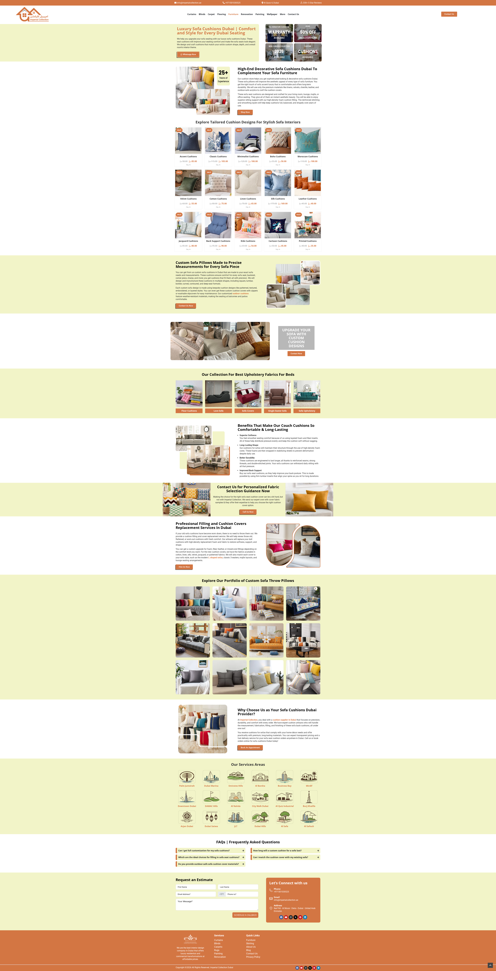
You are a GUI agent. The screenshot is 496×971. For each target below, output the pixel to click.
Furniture (233, 14)
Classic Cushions (218, 156)
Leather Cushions (308, 198)
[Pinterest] (300, 917)
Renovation (247, 14)
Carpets (218, 946)
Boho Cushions (278, 156)
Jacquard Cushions (188, 241)
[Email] (271, 898)
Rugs (216, 950)
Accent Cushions (188, 156)
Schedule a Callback (245, 915)
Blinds (202, 14)
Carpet (211, 14)
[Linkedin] (305, 917)
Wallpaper (272, 14)
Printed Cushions (308, 241)
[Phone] (271, 890)
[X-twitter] (295, 917)
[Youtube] (286, 917)
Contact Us (293, 14)
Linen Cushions (248, 198)
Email (277, 897)
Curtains (191, 14)
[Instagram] (291, 917)
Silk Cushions (278, 198)
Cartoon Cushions (278, 241)
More (282, 14)
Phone (277, 889)
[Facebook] (281, 917)
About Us (251, 946)
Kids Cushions (248, 241)
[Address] (271, 908)
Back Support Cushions (218, 241)
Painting (259, 14)
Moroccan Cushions (308, 156)
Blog (248, 950)
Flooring (221, 14)
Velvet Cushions (188, 198)
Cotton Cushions (218, 198)
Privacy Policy (253, 956)
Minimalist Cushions (248, 156)
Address (278, 905)
